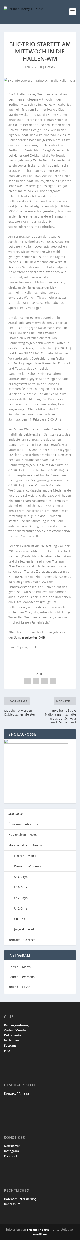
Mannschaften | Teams (25, 845)
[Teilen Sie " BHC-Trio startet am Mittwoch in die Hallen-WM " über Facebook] (27, 681)
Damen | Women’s (27, 866)
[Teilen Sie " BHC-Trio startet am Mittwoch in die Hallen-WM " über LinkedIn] (36, 681)
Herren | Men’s (25, 856)
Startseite (15, 814)
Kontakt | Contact (21, 940)
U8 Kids (19, 919)
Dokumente (12, 1035)
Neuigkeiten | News (22, 835)
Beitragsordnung (16, 1025)
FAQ (7, 1051)
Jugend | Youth (25, 929)
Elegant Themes (38, 1229)
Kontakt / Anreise (16, 1093)
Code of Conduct (16, 1030)
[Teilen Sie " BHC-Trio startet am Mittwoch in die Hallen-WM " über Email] (44, 681)
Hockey (50, 67)
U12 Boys (21, 898)
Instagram (11, 1151)
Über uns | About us (23, 824)
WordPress (40, 1234)
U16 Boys (21, 877)
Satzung (10, 1045)
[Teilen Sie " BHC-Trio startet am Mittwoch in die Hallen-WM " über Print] (53, 681)
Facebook (11, 1156)
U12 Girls (20, 908)
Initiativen (11, 1040)
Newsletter (12, 1146)
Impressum (12, 1204)
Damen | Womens (21, 977)
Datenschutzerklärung (20, 1199)
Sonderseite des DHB (29, 637)
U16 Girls (20, 887)
